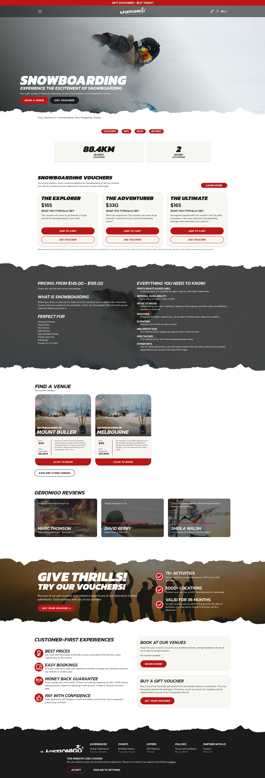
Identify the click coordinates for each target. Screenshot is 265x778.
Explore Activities (99, 752)
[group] (63, 430)
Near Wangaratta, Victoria (88, 117)
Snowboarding (66, 117)
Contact (150, 752)
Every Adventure (47, 117)
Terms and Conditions (186, 748)
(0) (225, 11)
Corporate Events (127, 752)
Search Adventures (99, 748)
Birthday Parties (126, 748)
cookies (172, 761)
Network (207, 752)
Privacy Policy (182, 752)
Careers (207, 748)
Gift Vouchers (153, 748)
